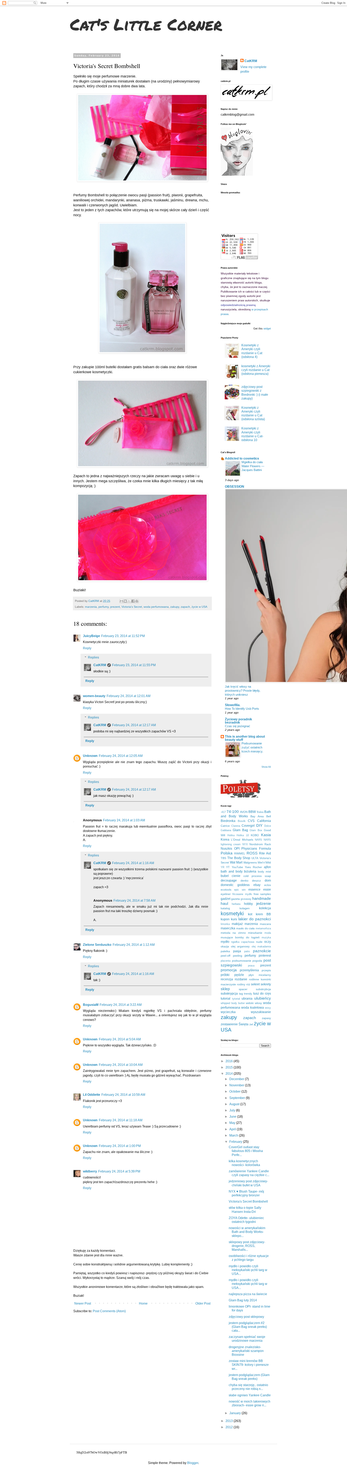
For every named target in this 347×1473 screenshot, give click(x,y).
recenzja (227, 979)
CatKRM (99, 665)
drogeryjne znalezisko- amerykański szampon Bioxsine (246, 1350)
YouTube (237, 867)
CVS (251, 821)
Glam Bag (240, 830)
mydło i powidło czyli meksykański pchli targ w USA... (248, 1269)
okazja (225, 946)
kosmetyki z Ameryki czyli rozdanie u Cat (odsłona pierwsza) (255, 369)
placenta (226, 960)
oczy (267, 941)
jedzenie (263, 903)
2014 (230, 1073)
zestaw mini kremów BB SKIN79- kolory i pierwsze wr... (249, 1364)
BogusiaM (90, 1004)
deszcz (256, 880)
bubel (225, 876)
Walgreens (250, 862)
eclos (267, 885)
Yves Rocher (253, 867)
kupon (225, 919)
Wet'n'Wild (264, 862)
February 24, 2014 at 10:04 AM (121, 1064)
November (237, 1085)
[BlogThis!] (125, 601)
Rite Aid (265, 853)
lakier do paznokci (254, 919)
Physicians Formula (256, 848)
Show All (266, 767)
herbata (236, 903)
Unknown (90, 755)
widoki (250, 1003)
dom (268, 880)
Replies (93, 657)
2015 (230, 1067)
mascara (265, 924)
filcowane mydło (242, 894)
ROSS (252, 853)
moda (267, 932)
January (235, 1413)
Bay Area (257, 816)
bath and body (232, 871)
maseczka (228, 928)
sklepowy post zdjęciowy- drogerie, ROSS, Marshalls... (247, 1245)
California (264, 821)
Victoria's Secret (131, 606)
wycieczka (228, 1012)
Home (143, 1303)
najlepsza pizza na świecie (248, 1294)
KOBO (255, 835)
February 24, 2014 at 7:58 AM (134, 900)
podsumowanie (241, 960)
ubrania (247, 998)
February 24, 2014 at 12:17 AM (134, 725)
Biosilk (242, 821)
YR (222, 867)
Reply (87, 648)
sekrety (266, 984)
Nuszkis (226, 848)
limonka (225, 924)
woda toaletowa (252, 1007)
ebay (256, 885)
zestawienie (229, 1024)
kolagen (245, 908)
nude (259, 941)
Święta (243, 1024)
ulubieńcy (262, 998)
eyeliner (226, 894)
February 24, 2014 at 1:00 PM (120, 1146)
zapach (185, 606)
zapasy (266, 1018)
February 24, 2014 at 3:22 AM (121, 1004)
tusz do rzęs (262, 993)
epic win (240, 889)
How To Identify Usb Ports (242, 708)
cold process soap (257, 876)
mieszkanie (255, 932)
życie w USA (199, 606)
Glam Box (256, 830)
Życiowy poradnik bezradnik (238, 721)
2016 (230, 1061)
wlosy (258, 1003)
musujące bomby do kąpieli (240, 937)
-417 (223, 811)
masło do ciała (245, 928)
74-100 (233, 811)
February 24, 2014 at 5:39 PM (119, 1171)
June (233, 1116)
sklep (225, 989)
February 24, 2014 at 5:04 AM (120, 1039)
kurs (234, 919)
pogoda (257, 960)
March (234, 1135)
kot (250, 914)
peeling (237, 955)
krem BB (263, 914)
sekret (255, 984)
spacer (243, 989)
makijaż (237, 924)
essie (267, 889)
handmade (261, 898)
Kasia (266, 835)
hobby (248, 903)
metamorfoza (263, 928)
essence (254, 889)
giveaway (246, 898)
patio (247, 951)
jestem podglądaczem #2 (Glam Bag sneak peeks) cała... (248, 1326)
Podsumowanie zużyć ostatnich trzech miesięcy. (252, 747)
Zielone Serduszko (97, 944)
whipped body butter (233, 1003)
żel (251, 1024)
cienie (236, 876)
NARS (258, 839)
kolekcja (265, 908)
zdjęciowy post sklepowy (246, 1316)
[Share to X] (129, 601)
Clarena (235, 825)
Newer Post (82, 1303)
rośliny (241, 984)
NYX (245, 844)
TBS (223, 858)
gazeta (235, 898)
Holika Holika (235, 835)
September (237, 1098)
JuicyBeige (91, 636)
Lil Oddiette (91, 1094)
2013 (230, 1421)
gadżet (225, 898)
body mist (264, 871)
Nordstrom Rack (260, 844)
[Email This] (121, 601)
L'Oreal (235, 839)
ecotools (226, 889)
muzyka (266, 937)
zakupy (174, 606)
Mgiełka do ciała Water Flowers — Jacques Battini (253, 466)
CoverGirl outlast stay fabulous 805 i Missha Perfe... (246, 1150)
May (232, 1122)
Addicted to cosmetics (242, 458)
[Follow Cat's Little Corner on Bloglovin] (237, 174)
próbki (225, 975)
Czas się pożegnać (237, 726)
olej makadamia (261, 946)
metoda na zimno (233, 932)
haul (224, 903)
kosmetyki (232, 913)
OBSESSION (234, 486)
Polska (227, 853)
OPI (237, 848)
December (237, 1079)
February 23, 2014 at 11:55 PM (134, 665)
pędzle (239, 975)
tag (241, 993)
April (233, 1129)
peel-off (225, 955)
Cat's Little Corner (146, 24)
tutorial (225, 998)
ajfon (267, 867)
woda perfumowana (156, 606)
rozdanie (241, 979)
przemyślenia (249, 970)
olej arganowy (240, 946)
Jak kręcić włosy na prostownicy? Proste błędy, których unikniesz (242, 690)
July (232, 1110)
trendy (248, 993)
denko (244, 880)
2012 (230, 1427)
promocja (229, 970)
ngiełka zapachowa (242, 941)
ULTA (254, 858)
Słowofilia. (232, 705)
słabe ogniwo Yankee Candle (250, 1395)
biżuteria (250, 871)
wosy (268, 1007)
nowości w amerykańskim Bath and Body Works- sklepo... (247, 1231)
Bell (268, 816)
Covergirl (248, 825)
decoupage (229, 880)
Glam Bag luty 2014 (243, 1300)
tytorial (236, 998)
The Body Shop (238, 858)
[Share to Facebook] (133, 601)
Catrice (225, 825)
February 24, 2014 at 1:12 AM (134, 944)
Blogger (192, 1463)
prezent (115, 606)
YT (228, 867)
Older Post (202, 1303)
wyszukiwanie (261, 1012)
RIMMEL (239, 853)
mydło (225, 941)
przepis (266, 970)
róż (248, 984)
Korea (225, 839)
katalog (225, 908)
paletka (225, 951)
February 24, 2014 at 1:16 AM (133, 863)
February (236, 1141)
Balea (260, 811)
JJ (247, 835)
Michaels (247, 839)
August (234, 1104)
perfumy (103, 606)
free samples (262, 894)
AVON (244, 811)
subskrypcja (229, 993)
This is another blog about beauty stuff (245, 738)
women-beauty (94, 696)
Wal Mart (236, 862)
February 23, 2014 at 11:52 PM (123, 636)
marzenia (91, 606)
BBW (252, 811)
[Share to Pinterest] (137, 601)
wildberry (90, 1171)
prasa (251, 965)
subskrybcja (263, 989)
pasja (237, 951)
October (235, 1091)
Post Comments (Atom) (109, 1311)
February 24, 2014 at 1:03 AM (124, 820)
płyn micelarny (260, 975)
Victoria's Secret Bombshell (248, 1201)
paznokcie (262, 951)
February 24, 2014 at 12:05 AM (121, 755)
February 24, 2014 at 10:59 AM (123, 1094)
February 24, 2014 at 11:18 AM (120, 1120)
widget (267, 328)
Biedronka (228, 821)
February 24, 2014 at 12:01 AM (128, 696)
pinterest (265, 955)
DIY (259, 825)
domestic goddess (235, 885)
